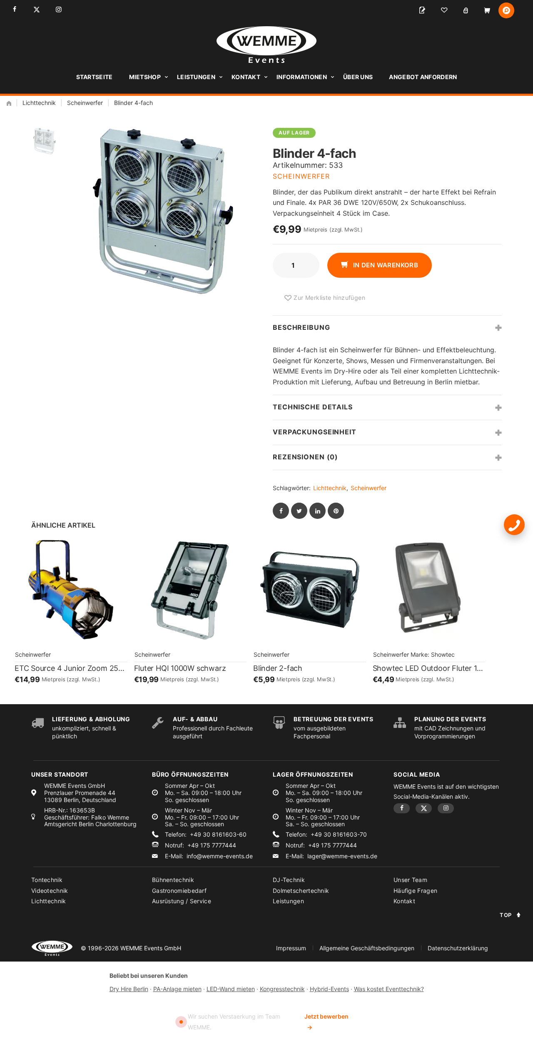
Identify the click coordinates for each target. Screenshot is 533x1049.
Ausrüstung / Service (181, 900)
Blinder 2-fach (277, 668)
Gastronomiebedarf (179, 890)
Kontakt (246, 76)
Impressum (291, 948)
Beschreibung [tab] (301, 327)
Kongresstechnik (282, 988)
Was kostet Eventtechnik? (389, 988)
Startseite (94, 76)
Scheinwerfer (85, 102)
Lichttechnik (39, 102)
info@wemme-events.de (220, 856)
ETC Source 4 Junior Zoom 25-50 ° (71, 668)
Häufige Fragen (415, 890)
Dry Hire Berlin (129, 988)
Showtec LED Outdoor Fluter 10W (429, 668)
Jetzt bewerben (326, 1022)
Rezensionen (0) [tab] (305, 457)
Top (506, 915)
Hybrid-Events (329, 988)
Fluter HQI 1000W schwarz (180, 668)
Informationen (301, 76)
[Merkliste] (444, 10)
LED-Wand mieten (231, 988)
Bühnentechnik (173, 879)
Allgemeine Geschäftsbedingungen (366, 948)
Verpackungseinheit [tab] (314, 432)
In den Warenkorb (384, 265)
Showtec (443, 654)
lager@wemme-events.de (342, 856)
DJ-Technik (289, 879)
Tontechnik (46, 879)
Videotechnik (49, 890)
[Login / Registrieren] (465, 10)
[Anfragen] (422, 10)
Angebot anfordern (423, 76)
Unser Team (410, 879)
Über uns (358, 76)
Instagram (58, 9)
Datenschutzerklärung (458, 948)
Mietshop (145, 76)
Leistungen (196, 76)
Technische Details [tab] (313, 407)
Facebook (14, 9)
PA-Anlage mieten (177, 988)
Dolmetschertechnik (301, 890)
